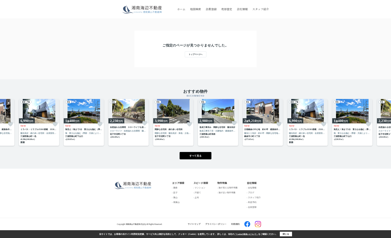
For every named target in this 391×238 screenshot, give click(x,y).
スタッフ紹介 (260, 9)
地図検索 (195, 9)
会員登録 (211, 9)
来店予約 (252, 202)
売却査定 (226, 9)
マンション (200, 187)
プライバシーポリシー (216, 223)
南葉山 (176, 202)
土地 (197, 197)
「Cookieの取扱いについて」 (246, 234)
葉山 (175, 197)
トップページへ (196, 54)
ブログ (251, 192)
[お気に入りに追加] (10, 124)
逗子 (175, 192)
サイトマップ (194, 223)
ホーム (181, 9)
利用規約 (235, 223)
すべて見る (195, 155)
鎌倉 (175, 187)
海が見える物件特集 (228, 187)
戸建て (198, 192)
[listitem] (128, 122)
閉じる (286, 234)
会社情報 (242, 9)
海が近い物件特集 (227, 192)
